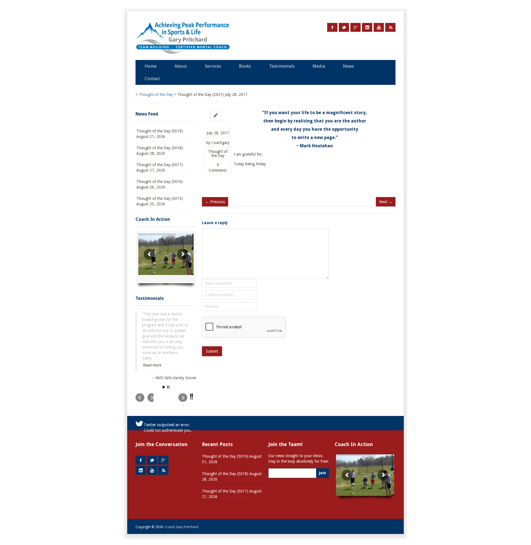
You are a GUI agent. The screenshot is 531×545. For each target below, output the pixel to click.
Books (245, 66)
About (181, 66)
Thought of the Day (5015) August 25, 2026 (159, 201)
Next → (385, 202)
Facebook (332, 27)
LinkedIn (367, 27)
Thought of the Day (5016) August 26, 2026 (159, 184)
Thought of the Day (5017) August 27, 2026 (159, 167)
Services (213, 66)
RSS (390, 27)
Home (151, 66)
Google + (355, 27)
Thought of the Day (218, 154)
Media (319, 66)
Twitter (344, 27)
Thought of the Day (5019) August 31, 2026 (159, 134)
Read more (152, 359)
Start (164, 387)
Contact (152, 78)
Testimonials (282, 66)
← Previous (215, 202)
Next (187, 400)
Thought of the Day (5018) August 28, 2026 (159, 151)
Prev (144, 400)
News (348, 66)
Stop (168, 387)
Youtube (379, 27)
